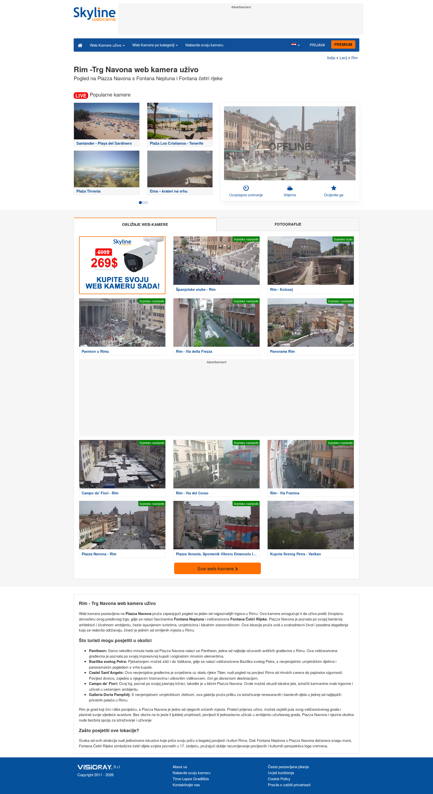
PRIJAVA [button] (317, 44)
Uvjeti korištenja (281, 772)
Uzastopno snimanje (246, 194)
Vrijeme (290, 194)
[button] (295, 45)
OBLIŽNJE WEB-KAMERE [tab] (145, 224)
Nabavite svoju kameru (204, 44)
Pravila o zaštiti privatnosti (289, 784)
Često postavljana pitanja (288, 766)
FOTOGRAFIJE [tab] (288, 224)
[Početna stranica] (80, 45)
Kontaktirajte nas (186, 784)
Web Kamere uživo (106, 45)
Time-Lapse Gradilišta (191, 778)
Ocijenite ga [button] (333, 194)
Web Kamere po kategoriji (153, 44)
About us (180, 766)
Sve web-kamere (216, 568)
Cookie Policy (279, 778)
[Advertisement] (241, 22)
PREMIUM (343, 44)
